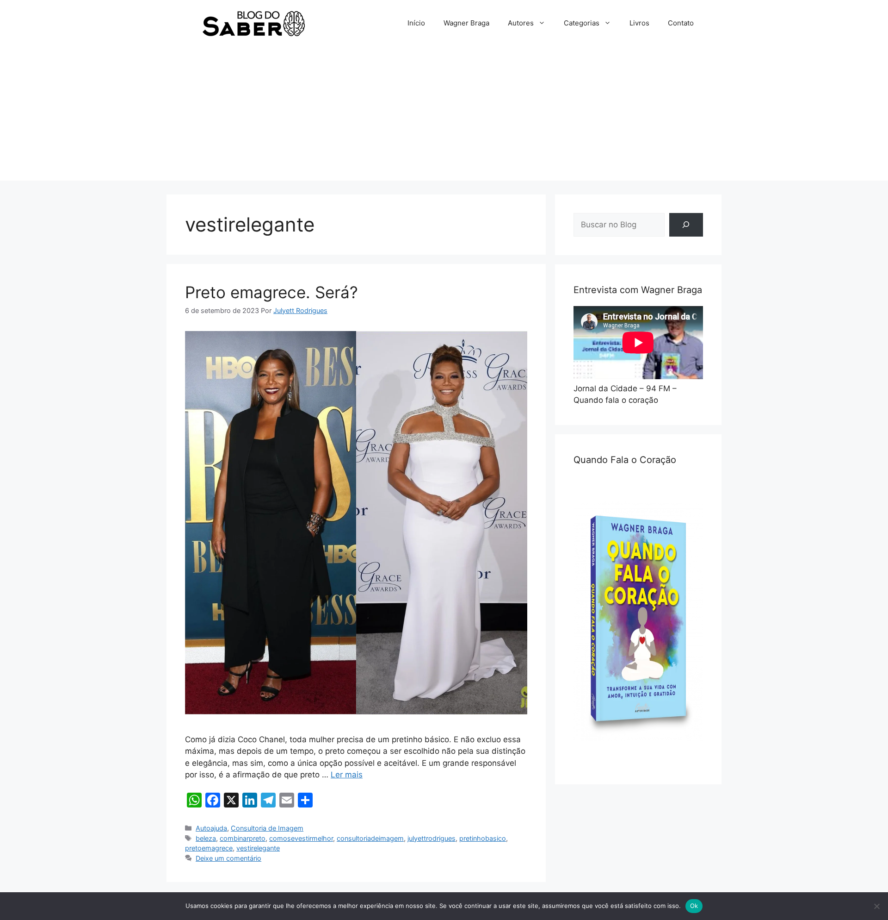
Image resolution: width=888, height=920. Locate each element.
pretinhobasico (482, 838)
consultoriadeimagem (370, 838)
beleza (206, 838)
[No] (876, 906)
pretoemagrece (209, 848)
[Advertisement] (444, 116)
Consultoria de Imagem (267, 828)
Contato (681, 23)
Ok (694, 905)
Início (416, 23)
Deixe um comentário (228, 858)
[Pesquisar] (686, 225)
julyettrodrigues (431, 838)
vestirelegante (258, 848)
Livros (639, 23)
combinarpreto (242, 838)
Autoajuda (211, 828)
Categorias (581, 23)
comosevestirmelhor (301, 838)
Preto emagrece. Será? (271, 292)
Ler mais (347, 774)
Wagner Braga (466, 23)
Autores (521, 23)
